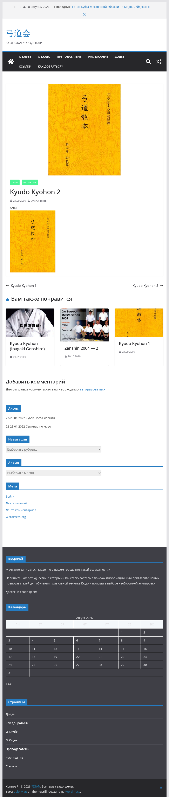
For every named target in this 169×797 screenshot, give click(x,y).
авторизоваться (93, 389)
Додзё (119, 56)
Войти (10, 496)
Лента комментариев (21, 510)
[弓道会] (11, 62)
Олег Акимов (39, 200)
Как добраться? (50, 66)
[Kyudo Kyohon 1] (139, 311)
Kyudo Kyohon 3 (145, 285)
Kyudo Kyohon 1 (23, 285)
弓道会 (18, 33)
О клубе (25, 56)
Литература (29, 182)
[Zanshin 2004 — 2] (84, 311)
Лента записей (16, 503)
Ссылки (25, 66)
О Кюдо (44, 56)
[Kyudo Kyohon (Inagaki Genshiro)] (30, 311)
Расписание (98, 56)
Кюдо (15, 182)
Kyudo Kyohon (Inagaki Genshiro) (27, 346)
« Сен (9, 684)
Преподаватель (69, 56)
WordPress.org (16, 517)
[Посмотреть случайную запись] (158, 62)
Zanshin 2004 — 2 (81, 348)
